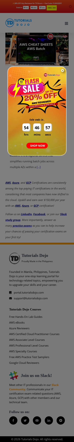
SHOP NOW (37, 145)
